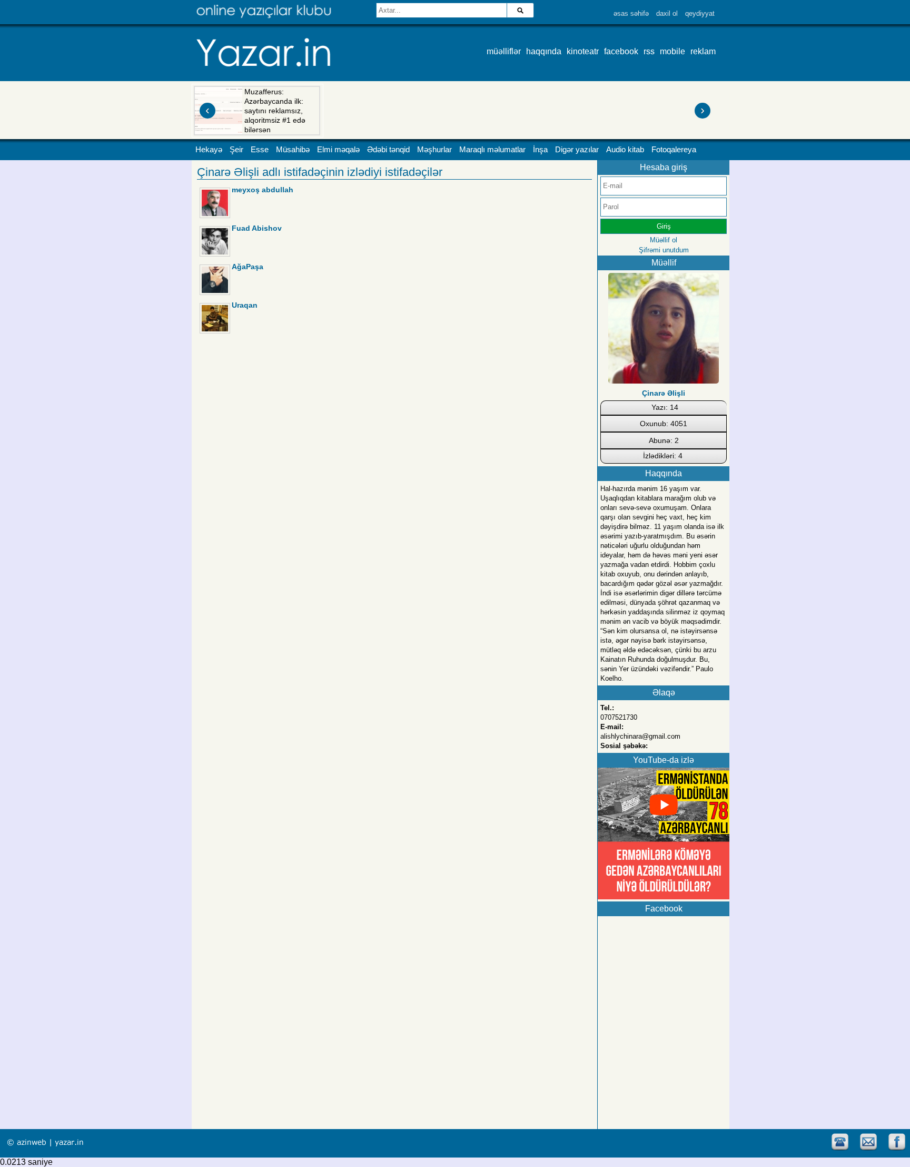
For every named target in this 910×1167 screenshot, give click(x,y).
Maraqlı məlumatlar (492, 149)
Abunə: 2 (664, 440)
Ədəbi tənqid (388, 149)
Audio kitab (625, 149)
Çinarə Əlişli (663, 393)
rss (649, 51)
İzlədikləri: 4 (662, 456)
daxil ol (667, 13)
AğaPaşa (247, 266)
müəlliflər (504, 51)
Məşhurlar (434, 149)
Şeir (236, 149)
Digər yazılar (577, 149)
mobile (672, 51)
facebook (621, 51)
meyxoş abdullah (262, 189)
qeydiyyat (700, 13)
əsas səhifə (631, 13)
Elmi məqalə (338, 149)
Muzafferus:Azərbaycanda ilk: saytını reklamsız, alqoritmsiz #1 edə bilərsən (274, 110)
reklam (703, 51)
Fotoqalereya (673, 149)
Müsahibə (293, 149)
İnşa (540, 149)
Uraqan (245, 305)
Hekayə (208, 149)
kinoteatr (583, 51)
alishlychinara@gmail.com (640, 736)
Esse (260, 149)
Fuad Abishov (257, 228)
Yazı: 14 (664, 407)
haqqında (543, 51)
